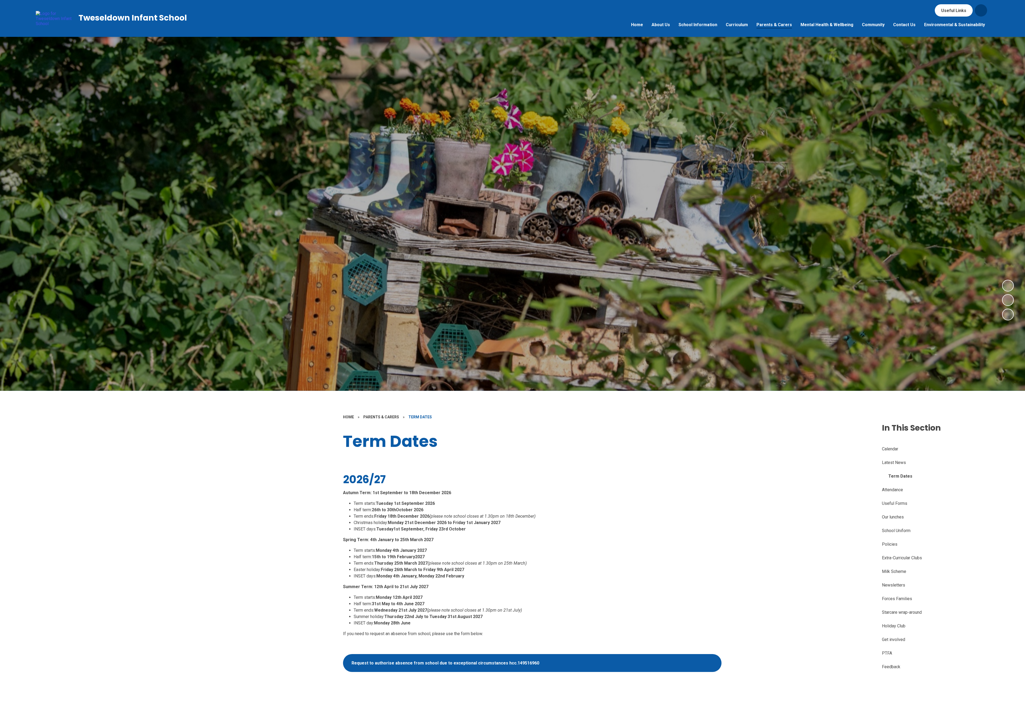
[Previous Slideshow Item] (1008, 300)
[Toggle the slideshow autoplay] (1008, 314)
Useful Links (953, 10)
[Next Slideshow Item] (1008, 286)
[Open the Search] (981, 10)
